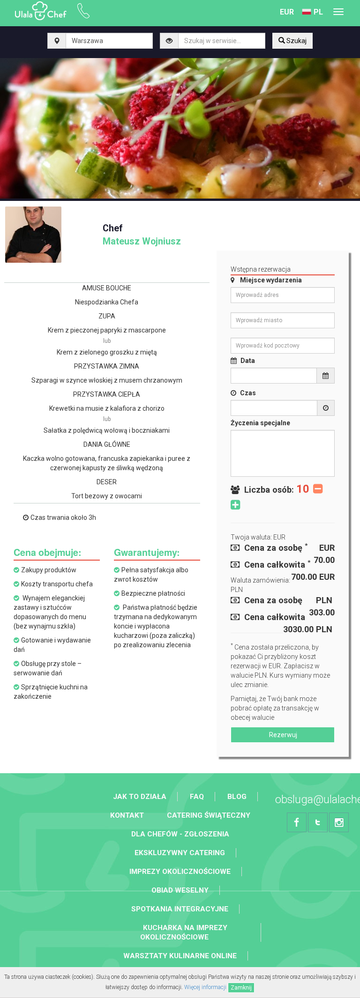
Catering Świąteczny (208, 815)
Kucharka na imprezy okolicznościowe (183, 932)
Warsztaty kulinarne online (180, 956)
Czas (248, 393)
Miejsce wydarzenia (271, 280)
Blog (237, 796)
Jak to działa (139, 796)
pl (318, 11)
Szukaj (296, 40)
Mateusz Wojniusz (142, 235)
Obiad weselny (180, 890)
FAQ (197, 796)
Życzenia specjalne (260, 423)
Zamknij (241, 987)
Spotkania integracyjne (179, 909)
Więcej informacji (205, 987)
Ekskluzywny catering (180, 853)
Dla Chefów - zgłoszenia (180, 834)
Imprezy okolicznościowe (180, 871)
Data (247, 360)
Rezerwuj (282, 735)
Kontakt (127, 815)
